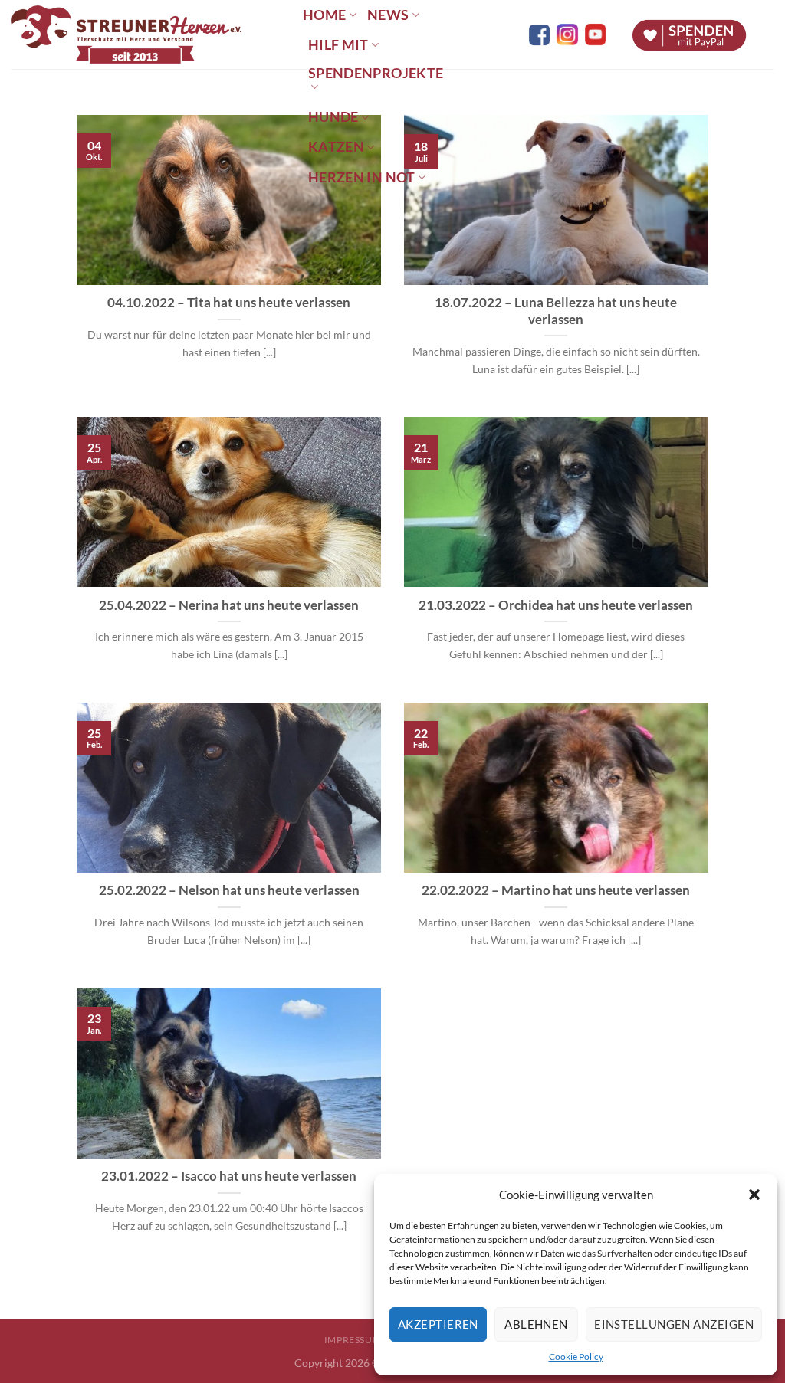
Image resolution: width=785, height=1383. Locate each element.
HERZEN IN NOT (361, 177)
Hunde (333, 117)
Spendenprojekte (375, 73)
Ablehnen (536, 1324)
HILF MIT (338, 45)
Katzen (336, 147)
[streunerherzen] (145, 34)
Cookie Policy (576, 1356)
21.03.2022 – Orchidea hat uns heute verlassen (556, 605)
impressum (353, 1339)
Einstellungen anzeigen (674, 1324)
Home (324, 15)
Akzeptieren (438, 1324)
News (388, 15)
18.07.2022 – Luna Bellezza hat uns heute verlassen (556, 311)
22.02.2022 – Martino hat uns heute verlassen (556, 890)
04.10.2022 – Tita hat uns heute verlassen (228, 302)
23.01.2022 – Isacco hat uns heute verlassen (228, 1176)
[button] (754, 1194)
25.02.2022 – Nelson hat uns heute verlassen (229, 890)
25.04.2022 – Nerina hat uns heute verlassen (229, 605)
